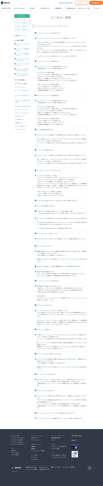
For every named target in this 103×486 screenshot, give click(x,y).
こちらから (66, 238)
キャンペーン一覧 (84, 8)
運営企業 (73, 440)
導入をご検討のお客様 (66, 2)
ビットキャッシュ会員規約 (31, 469)
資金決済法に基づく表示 (31, 467)
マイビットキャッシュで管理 (37, 450)
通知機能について (19, 122)
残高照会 (33, 446)
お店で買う (13, 450)
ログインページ (42, 177)
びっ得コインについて (20, 116)
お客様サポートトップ (20, 35)
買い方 (33, 8)
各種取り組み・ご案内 (44, 469)
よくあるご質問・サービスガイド (59, 455)
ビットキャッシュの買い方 (21, 22)
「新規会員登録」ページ (43, 68)
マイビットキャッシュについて (22, 112)
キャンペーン (34, 457)
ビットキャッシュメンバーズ (21, 109)
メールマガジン (34, 459)
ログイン (81, 2)
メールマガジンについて (20, 129)
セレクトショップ (35, 439)
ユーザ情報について (19, 119)
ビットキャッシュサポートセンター (69, 259)
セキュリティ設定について (21, 126)
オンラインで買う (15, 452)
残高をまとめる (72, 8)
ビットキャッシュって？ (20, 19)
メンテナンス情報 (55, 448)
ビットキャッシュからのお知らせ (59, 446)
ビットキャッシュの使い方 (21, 26)
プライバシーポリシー (43, 467)
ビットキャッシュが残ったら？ (22, 29)
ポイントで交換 (14, 454)
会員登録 (96, 2)
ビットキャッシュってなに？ (17, 437)
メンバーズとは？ (20, 8)
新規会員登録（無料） (56, 437)
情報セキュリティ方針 (56, 467)
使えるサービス (46, 8)
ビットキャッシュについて (21, 87)
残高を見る (59, 8)
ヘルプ (97, 8)
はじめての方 (7, 8)
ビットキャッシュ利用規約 (69, 467)
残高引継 (33, 448)
